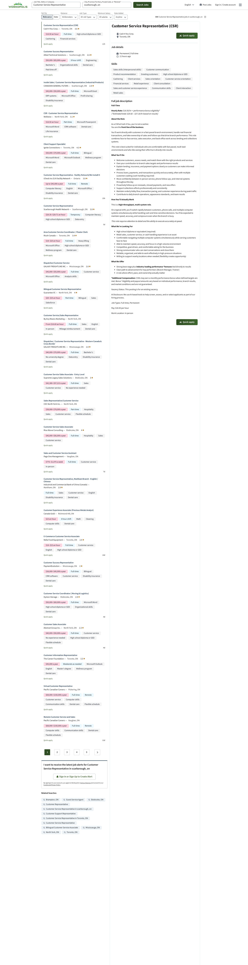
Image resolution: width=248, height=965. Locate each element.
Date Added (118, 13)
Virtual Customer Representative (58, 686)
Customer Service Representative (58, 206)
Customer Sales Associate (55, 624)
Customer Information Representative (60, 655)
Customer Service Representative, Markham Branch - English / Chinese (71, 480)
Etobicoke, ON (97, 799)
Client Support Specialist (54, 144)
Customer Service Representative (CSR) (61, 25)
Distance (64, 13)
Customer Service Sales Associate (58, 427)
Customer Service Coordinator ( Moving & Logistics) (66, 593)
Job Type (83, 13)
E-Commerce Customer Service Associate (62, 536)
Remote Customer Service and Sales (59, 717)
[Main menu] (240, 4)
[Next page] (97, 752)
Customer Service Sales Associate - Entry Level (64, 374)
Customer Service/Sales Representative (61, 315)
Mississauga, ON (93, 827)
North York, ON (52, 832)
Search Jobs (142, 4)
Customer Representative (57, 804)
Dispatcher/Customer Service (56, 263)
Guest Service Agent (74, 799)
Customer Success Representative (58, 51)
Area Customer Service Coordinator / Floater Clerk (66, 232)
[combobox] (56, 5)
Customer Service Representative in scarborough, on (69, 809)
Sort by (44, 13)
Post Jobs (207, 4)
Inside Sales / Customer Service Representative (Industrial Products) (74, 82)
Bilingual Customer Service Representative (62, 289)
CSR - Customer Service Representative (61, 113)
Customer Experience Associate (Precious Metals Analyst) (69, 510)
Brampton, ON (52, 799)
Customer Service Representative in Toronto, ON (67, 818)
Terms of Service (85, 783)
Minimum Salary (104, 13)
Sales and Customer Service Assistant (60, 453)
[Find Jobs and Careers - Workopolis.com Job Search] (18, 5)
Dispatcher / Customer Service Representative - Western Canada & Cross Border (73, 342)
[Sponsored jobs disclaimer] (205, 16)
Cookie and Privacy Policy (52, 785)
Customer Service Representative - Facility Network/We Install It (72, 175)
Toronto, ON (72, 832)
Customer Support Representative (61, 813)
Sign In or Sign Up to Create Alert (75, 776)
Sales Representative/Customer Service (61, 401)
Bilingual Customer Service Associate (62, 827)
